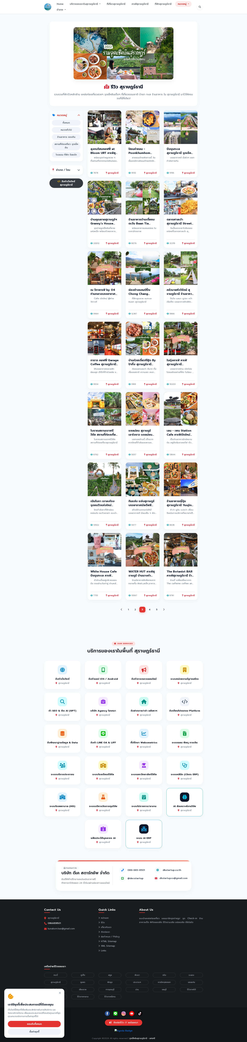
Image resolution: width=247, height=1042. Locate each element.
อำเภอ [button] (60, 9)
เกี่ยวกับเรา (106, 927)
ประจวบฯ (137, 982)
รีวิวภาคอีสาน (109, 996)
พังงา (137, 975)
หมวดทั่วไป (66, 130)
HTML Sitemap (108, 941)
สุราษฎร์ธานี (56, 982)
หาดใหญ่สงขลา (164, 982)
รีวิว (103, 922)
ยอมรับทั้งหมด (34, 1024)
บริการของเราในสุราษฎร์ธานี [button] (84, 4)
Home (60, 4)
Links (103, 950)
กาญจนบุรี (110, 989)
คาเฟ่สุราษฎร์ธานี (140, 4)
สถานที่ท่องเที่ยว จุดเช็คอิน (66, 145)
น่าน (137, 989)
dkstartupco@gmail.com (174, 878)
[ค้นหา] (200, 7)
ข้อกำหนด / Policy (110, 936)
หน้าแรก (105, 918)
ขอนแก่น (191, 982)
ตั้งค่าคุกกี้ (34, 1031)
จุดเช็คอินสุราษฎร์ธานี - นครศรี (142, 1038)
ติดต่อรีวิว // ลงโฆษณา (125, 1022)
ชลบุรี (164, 989)
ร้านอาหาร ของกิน (66, 137)
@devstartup (135, 878)
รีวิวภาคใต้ (191, 989)
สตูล (110, 975)
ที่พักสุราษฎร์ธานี (163, 4)
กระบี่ (55, 975)
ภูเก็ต (83, 975)
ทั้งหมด (66, 122)
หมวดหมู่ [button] (182, 4)
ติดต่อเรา (105, 932)
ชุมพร (82, 982)
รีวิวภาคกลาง (82, 996)
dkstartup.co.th (172, 870)
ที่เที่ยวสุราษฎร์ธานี (116, 4)
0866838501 (54, 923)
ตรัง (164, 975)
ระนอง (191, 975)
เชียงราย (82, 989)
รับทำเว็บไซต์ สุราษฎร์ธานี (67, 183)
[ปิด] (60, 993)
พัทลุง (109, 982)
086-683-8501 (136, 870)
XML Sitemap (108, 945)
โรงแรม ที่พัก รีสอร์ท (66, 154)
